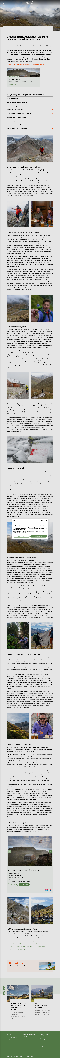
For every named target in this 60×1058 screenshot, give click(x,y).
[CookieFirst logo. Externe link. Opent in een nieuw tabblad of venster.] (13, 522)
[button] (16, 521)
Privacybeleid (44, 520)
